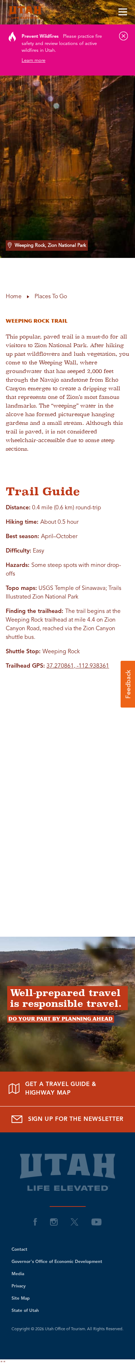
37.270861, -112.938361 (77, 666)
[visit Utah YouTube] (96, 1222)
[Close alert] (123, 36)
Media (18, 1274)
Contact (19, 1249)
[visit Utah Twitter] (74, 1222)
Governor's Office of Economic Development (57, 1262)
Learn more (33, 60)
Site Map (21, 1298)
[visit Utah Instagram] (53, 1222)
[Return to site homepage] (67, 12)
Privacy (19, 1286)
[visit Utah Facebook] (35, 1222)
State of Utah (25, 1311)
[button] (128, 684)
